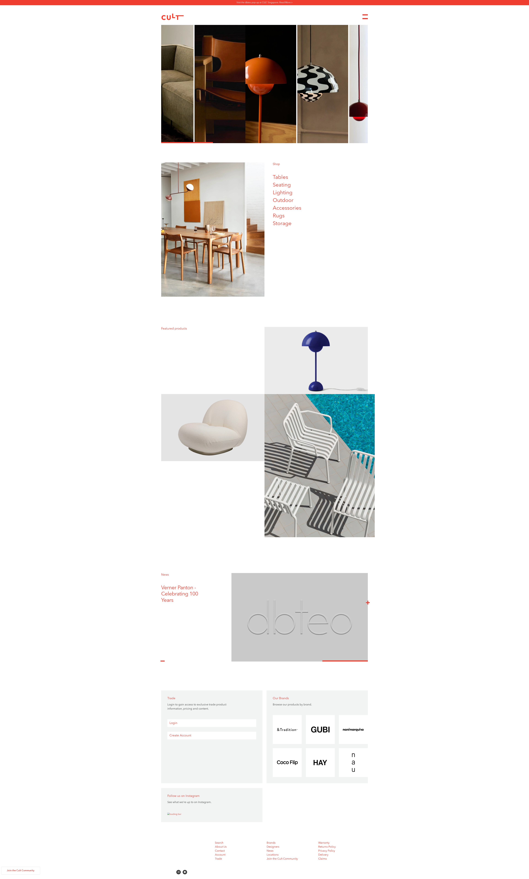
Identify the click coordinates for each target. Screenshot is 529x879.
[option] (264, 84)
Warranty (324, 843)
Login (173, 723)
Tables (280, 177)
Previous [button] (162, 659)
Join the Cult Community (282, 859)
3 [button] (290, 142)
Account (220, 855)
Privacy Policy (326, 851)
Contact (220, 851)
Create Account (180, 735)
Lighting (282, 192)
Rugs (279, 216)
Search (219, 843)
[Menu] (365, 16)
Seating (282, 185)
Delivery (323, 855)
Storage (282, 223)
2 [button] (238, 142)
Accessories (287, 208)
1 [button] (187, 142)
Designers (273, 847)
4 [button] (342, 142)
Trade (218, 859)
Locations (273, 855)
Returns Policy (327, 847)
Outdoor (283, 200)
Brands (271, 843)
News (165, 574)
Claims (322, 859)
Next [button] (368, 602)
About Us (221, 847)
